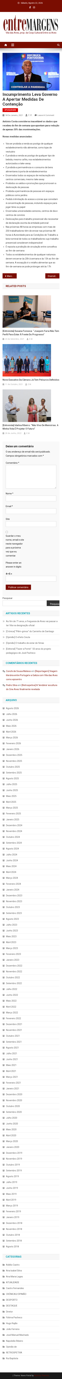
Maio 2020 (11, 1129)
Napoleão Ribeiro (14, 1341)
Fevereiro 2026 (13, 743)
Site (8, 519)
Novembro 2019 (14, 1158)
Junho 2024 (12, 860)
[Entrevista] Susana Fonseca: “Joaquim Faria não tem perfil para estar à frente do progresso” (31, 333)
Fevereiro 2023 (13, 954)
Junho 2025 (12, 790)
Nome (9, 493)
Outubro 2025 (13, 767)
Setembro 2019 (14, 1170)
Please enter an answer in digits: (14, 565)
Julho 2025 (11, 784)
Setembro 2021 (14, 1042)
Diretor (9, 1311)
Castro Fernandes (15, 1288)
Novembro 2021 (14, 1030)
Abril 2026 (11, 731)
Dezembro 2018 (14, 1223)
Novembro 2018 (14, 1229)
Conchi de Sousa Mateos (18, 671)
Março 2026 (12, 737)
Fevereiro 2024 (13, 884)
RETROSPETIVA (14, 1352)
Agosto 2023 (12, 919)
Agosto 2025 (12, 778)
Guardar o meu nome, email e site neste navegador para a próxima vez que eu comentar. (15, 546)
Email (9, 506)
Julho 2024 (11, 854)
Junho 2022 (12, 995)
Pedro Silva (11, 685)
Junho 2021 (12, 1059)
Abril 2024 (11, 872)
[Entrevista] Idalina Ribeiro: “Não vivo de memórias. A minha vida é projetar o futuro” (30, 427)
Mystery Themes (41, 1375)
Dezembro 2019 (14, 1153)
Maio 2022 (11, 1001)
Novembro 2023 (14, 901)
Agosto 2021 (12, 1047)
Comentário (12, 463)
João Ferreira (12, 1329)
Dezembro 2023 (14, 895)
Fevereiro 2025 (13, 813)
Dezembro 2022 (14, 965)
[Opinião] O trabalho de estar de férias (25, 643)
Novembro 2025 (14, 761)
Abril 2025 (11, 802)
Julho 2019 (11, 1182)
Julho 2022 (11, 989)
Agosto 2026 (12, 708)
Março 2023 (12, 948)
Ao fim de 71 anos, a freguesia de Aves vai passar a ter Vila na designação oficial (32, 623)
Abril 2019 (11, 1200)
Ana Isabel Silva (14, 1270)
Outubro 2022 (13, 977)
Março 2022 (12, 1012)
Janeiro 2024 (12, 889)
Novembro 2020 (14, 1100)
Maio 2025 (11, 796)
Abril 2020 (11, 1135)
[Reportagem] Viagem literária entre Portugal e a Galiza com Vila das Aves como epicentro (32, 675)
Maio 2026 (11, 726)
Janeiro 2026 (12, 749)
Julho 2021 (11, 1053)
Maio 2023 (11, 936)
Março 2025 (12, 807)
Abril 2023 (11, 942)
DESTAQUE (11, 1305)
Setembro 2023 (14, 913)
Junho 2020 (12, 1123)
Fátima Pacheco (14, 1317)
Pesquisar (8, 598)
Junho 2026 (12, 720)
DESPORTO (11, 1300)
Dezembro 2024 (14, 825)
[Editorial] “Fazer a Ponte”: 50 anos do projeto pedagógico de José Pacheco (28, 651)
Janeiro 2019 (12, 1217)
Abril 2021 (11, 1071)
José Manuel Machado (17, 1335)
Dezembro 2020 (14, 1094)
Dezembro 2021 (14, 1024)
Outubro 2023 (13, 907)
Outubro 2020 (13, 1106)
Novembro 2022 (14, 971)
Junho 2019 (12, 1188)
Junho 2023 (12, 930)
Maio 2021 (11, 1065)
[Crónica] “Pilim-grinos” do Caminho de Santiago (30, 631)
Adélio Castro (13, 1265)
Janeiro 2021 (12, 1088)
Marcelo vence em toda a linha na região (12, 276)
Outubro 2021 (13, 1036)
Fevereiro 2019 (13, 1211)
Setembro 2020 (14, 1112)
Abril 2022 (11, 1006)
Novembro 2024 (14, 831)
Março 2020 (12, 1141)
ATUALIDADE (10, 110)
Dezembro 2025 (14, 755)
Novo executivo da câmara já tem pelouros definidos (31, 380)
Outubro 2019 (13, 1164)
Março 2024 (12, 878)
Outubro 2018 (13, 1235)
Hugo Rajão (11, 1323)
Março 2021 (12, 1077)
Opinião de (11, 1346)
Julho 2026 (11, 714)
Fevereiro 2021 (13, 1082)
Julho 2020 (11, 1118)
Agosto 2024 (12, 848)
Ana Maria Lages (14, 1276)
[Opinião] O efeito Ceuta (18, 637)
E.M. (30, 115)
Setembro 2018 (14, 1240)
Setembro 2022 (14, 983)
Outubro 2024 (13, 837)
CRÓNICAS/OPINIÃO (16, 1294)
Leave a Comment (46, 115)
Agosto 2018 (12, 1246)
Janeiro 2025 (12, 819)
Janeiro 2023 (12, 960)
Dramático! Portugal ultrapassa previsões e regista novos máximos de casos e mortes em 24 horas (54, 276)
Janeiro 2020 (12, 1147)
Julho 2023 (11, 925)
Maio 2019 (11, 1194)
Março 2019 (12, 1205)
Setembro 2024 (14, 843)
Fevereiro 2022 (13, 1018)
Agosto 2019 (12, 1176)
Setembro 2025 (14, 772)
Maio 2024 (11, 866)
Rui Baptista (12, 1358)
